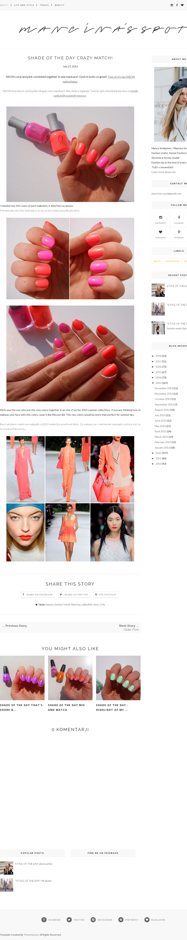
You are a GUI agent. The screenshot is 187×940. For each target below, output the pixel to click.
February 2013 (163, 442)
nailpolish (86, 604)
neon (96, 604)
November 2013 (164, 393)
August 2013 (162, 409)
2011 (158, 458)
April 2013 (160, 431)
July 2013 (160, 415)
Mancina (75, 604)
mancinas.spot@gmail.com (166, 193)
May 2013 (160, 426)
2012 (158, 452)
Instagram (160, 223)
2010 (158, 463)
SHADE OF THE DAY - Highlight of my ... (112, 707)
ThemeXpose (31, 934)
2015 (158, 372)
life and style (24, 5)
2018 (158, 355)
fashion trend (62, 604)
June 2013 (161, 420)
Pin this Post (108, 594)
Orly (102, 604)
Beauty (60, 5)
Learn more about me (164, 171)
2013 (158, 382)
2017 (158, 361)
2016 (158, 366)
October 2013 (163, 399)
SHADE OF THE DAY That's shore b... (21, 707)
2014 (158, 377)
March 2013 (161, 436)
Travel (44, 5)
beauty (49, 604)
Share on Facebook (39, 594)
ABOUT (4, 5)
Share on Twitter (76, 594)
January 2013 (162, 447)
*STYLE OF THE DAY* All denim (33, 880)
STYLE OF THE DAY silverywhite (34, 863)
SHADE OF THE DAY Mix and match (66, 707)
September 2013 (164, 404)
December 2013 (164, 388)
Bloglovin (160, 238)
